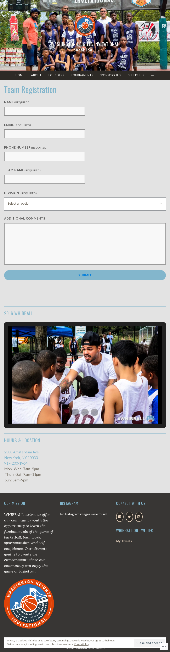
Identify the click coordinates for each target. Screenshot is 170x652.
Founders (56, 75)
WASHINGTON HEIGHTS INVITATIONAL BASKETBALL (85, 47)
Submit (85, 275)
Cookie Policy (81, 644)
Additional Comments (24, 218)
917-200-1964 (15, 463)
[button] (75, 412)
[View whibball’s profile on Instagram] (139, 517)
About (36, 75)
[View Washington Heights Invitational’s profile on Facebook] (120, 517)
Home (20, 75)
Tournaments (82, 75)
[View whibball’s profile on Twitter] (129, 517)
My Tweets (124, 541)
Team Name (22, 170)
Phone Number (25, 147)
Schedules (136, 75)
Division (20, 193)
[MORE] (153, 75)
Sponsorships (110, 75)
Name (17, 102)
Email (17, 125)
